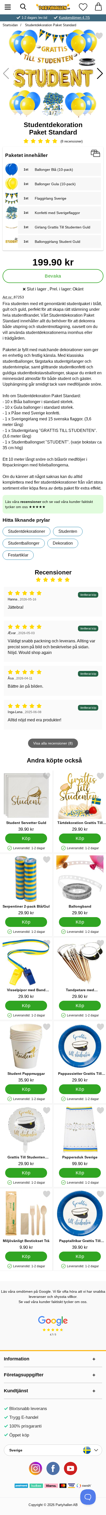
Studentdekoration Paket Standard (50, 25)
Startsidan (10, 25)
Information (16, 1358)
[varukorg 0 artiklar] (98, 7)
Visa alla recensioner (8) (53, 743)
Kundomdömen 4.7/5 (74, 18)
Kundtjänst (16, 1390)
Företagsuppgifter (23, 1374)
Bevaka (53, 276)
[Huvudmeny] (7, 7)
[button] (99, 73)
